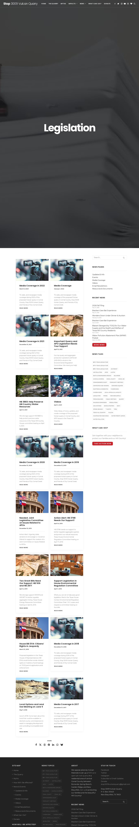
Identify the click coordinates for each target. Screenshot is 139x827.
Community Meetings (116, 382)
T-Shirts (108, 409)
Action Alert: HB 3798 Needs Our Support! (65, 519)
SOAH (118, 406)
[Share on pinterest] (49, 745)
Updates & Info (98, 274)
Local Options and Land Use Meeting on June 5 (31, 705)
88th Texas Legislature (100, 369)
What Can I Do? (94, 4)
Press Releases (98, 399)
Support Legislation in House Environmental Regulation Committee (66, 583)
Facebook (105, 770)
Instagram (105, 776)
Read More (24, 308)
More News (99, 345)
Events (95, 277)
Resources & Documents (102, 289)
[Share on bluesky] (62, 745)
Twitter (104, 773)
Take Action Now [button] (102, 444)
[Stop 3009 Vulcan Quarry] (21, 3)
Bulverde (117, 375)
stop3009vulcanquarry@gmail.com (115, 784)
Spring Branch (98, 409)
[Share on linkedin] (53, 745)
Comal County (111, 379)
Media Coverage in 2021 (31, 341)
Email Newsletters (99, 286)
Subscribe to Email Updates (112, 779)
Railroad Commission (100, 402)
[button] (115, 3)
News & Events (20, 787)
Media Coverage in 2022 (32, 285)
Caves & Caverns (98, 379)
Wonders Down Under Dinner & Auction (84, 817)
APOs (106, 372)
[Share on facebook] (36, 745)
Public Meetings (111, 399)
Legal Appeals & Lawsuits (113, 392)
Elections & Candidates (100, 389)
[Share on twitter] (40, 745)
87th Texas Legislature (100, 365)
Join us (83, 790)
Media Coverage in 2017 (66, 704)
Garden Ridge (97, 392)
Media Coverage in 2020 (32, 462)
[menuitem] (44, 3)
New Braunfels (115, 395)
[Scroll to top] (135, 823)
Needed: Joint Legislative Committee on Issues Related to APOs (31, 521)
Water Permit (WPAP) (118, 416)
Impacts (72, 4)
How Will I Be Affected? (23, 783)
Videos (57, 401)
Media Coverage (62, 285)
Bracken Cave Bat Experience (83, 813)
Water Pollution (98, 419)
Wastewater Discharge (101, 416)
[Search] (109, 257)
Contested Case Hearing (101, 385)
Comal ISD (121, 379)
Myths (63, 4)
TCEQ (115, 409)
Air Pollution (97, 372)
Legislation (97, 395)
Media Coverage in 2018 (66, 643)
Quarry (121, 399)
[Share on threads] (45, 745)
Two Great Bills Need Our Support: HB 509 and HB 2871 (30, 583)
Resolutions (113, 402)
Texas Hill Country (99, 412)
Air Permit (114, 369)
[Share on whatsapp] (57, 745)
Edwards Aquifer (117, 385)
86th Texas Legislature (100, 362)
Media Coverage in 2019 (66, 462)
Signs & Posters (109, 406)
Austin (113, 372)
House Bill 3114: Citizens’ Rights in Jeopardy (31, 645)
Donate (107, 4)
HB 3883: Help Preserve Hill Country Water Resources (31, 404)
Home (43, 4)
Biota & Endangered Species (102, 375)
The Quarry (53, 4)
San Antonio (97, 406)
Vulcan (110, 412)
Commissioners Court (100, 382)
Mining (105, 395)
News (82, 4)
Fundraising (115, 389)
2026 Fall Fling (77, 809)
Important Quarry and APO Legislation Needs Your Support (65, 344)
